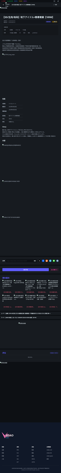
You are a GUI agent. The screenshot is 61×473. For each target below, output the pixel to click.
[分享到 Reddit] (47, 261)
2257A (33, 462)
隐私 (33, 453)
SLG (18, 453)
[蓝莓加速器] (30, 9)
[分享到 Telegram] (50, 261)
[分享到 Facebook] (43, 261)
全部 (3, 450)
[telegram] (58, 1)
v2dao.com (49, 450)
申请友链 (20, 1)
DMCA (33, 459)
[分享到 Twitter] (39, 261)
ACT (18, 462)
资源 (3, 453)
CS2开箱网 (3, 1)
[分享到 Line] (54, 261)
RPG (18, 450)
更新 (33, 456)
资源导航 (16, 1)
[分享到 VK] (57, 261)
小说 (3, 459)
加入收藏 (53, 269)
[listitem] (7, 287)
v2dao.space (50, 456)
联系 (33, 450)
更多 (48, 459)
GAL (18, 459)
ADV (18, 456)
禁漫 (3, 456)
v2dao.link (49, 453)
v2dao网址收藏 (10, 1)
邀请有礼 (25, 1)
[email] (54, 1)
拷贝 (35, 261)
